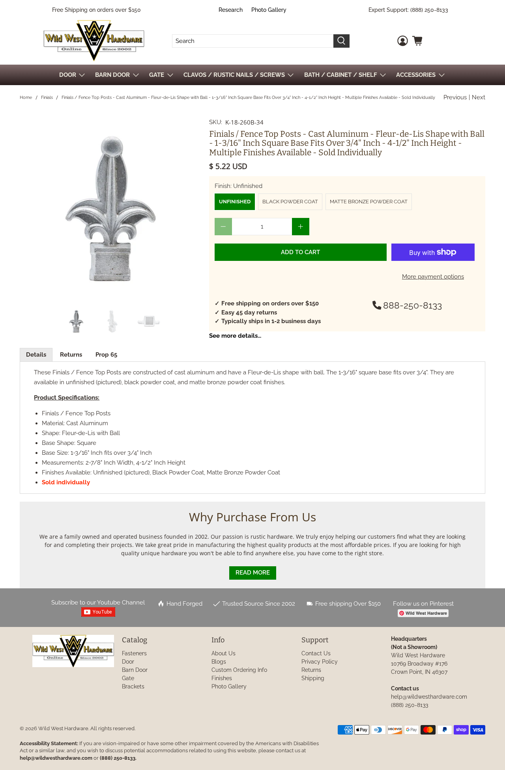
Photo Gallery (268, 10)
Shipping (312, 678)
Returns (71, 354)
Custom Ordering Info (239, 670)
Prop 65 (106, 354)
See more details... (235, 335)
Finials (47, 97)
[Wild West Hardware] (94, 40)
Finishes (221, 678)
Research (231, 10)
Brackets (133, 686)
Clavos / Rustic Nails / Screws (234, 74)
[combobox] (253, 41)
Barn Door (135, 670)
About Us (223, 653)
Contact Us (316, 653)
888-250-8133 (412, 305)
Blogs (218, 661)
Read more (253, 572)
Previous (455, 97)
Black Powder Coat (290, 202)
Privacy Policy (319, 661)
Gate (128, 678)
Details (36, 354)
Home (26, 97)
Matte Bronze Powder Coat (369, 202)
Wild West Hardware (63, 728)
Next (478, 97)
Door (128, 661)
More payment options (433, 276)
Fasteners (134, 653)
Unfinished (235, 202)
